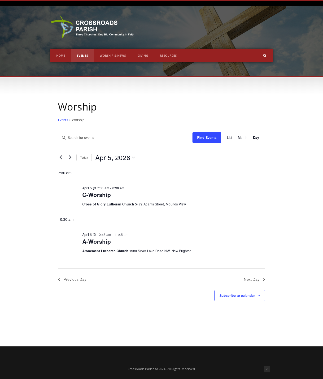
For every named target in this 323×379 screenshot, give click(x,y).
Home (60, 56)
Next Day (251, 279)
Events (82, 56)
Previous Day (75, 279)
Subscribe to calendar (237, 295)
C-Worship (96, 195)
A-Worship (96, 241)
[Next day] (70, 157)
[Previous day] (61, 157)
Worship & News (113, 56)
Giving (143, 56)
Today (84, 157)
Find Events (207, 137)
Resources (168, 56)
